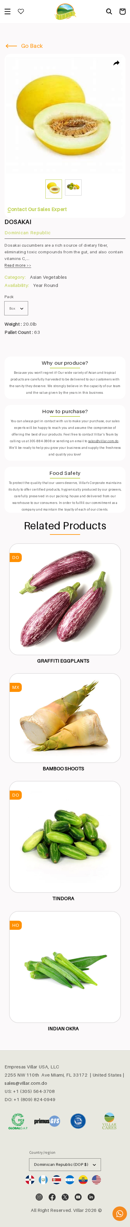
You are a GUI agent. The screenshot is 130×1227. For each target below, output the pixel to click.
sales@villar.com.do (26, 1083)
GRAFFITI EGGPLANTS (63, 661)
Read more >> (18, 265)
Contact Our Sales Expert (37, 209)
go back (31, 46)
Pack (9, 296)
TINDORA (63, 898)
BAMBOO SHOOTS (63, 768)
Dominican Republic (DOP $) (61, 1164)
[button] (7, 11)
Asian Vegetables (48, 277)
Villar (78, 1210)
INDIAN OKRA (63, 1028)
